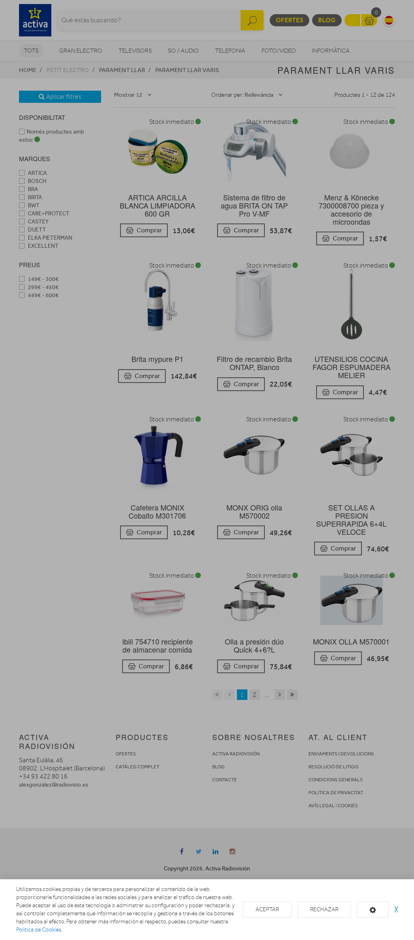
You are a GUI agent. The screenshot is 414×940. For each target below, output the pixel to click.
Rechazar (324, 909)
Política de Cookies (38, 929)
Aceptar (267, 909)
